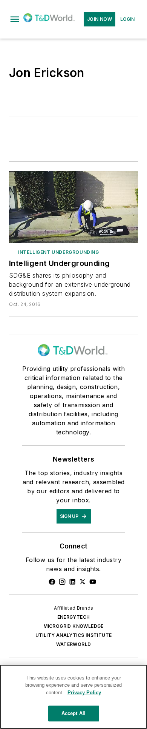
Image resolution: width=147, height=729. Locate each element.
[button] (14, 19)
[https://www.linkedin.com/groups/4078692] (72, 581)
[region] (73, 697)
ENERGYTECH (73, 617)
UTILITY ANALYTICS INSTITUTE (73, 635)
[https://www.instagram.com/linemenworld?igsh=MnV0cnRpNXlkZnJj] (62, 581)
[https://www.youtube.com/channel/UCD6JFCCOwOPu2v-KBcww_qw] (92, 581)
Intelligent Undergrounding (58, 252)
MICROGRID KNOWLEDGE (73, 626)
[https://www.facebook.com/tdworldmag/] (52, 581)
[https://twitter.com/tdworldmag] (82, 581)
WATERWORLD (73, 644)
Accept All (73, 713)
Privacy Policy (84, 692)
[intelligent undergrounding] (73, 206)
